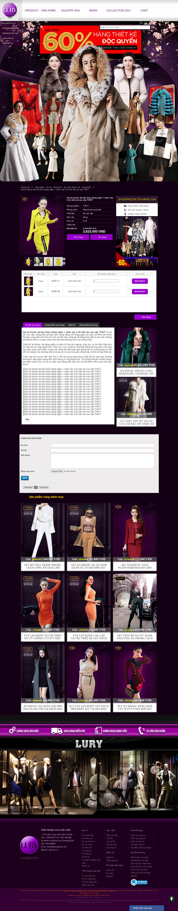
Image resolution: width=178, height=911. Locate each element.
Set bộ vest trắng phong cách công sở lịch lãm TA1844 (42, 567)
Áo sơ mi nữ (87, 844)
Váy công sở (111, 848)
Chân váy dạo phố (138, 838)
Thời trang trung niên (91, 871)
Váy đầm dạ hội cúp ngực (141, 848)
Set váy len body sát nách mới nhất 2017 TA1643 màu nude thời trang (89, 709)
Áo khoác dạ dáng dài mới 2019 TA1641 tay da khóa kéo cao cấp (43, 709)
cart (144, 10)
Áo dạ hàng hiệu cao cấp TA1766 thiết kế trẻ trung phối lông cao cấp (136, 423)
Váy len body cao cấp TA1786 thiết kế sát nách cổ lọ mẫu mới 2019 (89, 638)
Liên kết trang (137, 830)
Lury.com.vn (8, 38)
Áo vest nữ (86, 851)
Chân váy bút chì (137, 841)
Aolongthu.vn (9, 23)
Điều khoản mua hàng (139, 857)
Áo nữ (84, 830)
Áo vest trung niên (89, 882)
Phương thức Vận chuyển (141, 867)
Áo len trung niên (89, 879)
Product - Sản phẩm (40, 10)
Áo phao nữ (87, 848)
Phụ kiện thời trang (114, 865)
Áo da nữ (86, 857)
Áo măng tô (86, 854)
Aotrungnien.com (10, 28)
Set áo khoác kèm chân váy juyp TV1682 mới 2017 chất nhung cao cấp (135, 709)
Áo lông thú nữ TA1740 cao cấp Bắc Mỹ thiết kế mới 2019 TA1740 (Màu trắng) (136, 373)
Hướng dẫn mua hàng (139, 860)
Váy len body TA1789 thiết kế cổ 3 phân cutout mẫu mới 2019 (43, 638)
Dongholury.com (10, 33)
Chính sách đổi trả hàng (140, 873)
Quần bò (109, 857)
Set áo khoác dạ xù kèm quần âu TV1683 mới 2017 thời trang (89, 567)
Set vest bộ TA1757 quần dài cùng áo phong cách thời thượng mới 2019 (135, 638)
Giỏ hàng (146, 317)
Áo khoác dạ (87, 838)
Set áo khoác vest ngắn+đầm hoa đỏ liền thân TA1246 (135, 567)
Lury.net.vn (7, 43)
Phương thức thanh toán (141, 863)
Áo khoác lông (88, 835)
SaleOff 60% (70, 10)
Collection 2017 (118, 10)
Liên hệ (134, 876)
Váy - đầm (110, 830)
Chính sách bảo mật (139, 870)
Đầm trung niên (88, 885)
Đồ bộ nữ (86, 866)
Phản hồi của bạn (142, 908)
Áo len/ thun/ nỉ (88, 841)
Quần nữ (110, 852)
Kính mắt (110, 870)
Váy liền (109, 838)
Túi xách (109, 873)
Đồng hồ (109, 876)
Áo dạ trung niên (88, 876)
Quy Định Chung (138, 852)
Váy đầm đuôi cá (137, 844)
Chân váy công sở (138, 835)
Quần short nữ (112, 860)
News (93, 10)
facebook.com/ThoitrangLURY (62, 841)
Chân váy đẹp (112, 835)
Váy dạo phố (111, 844)
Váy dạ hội (110, 841)
